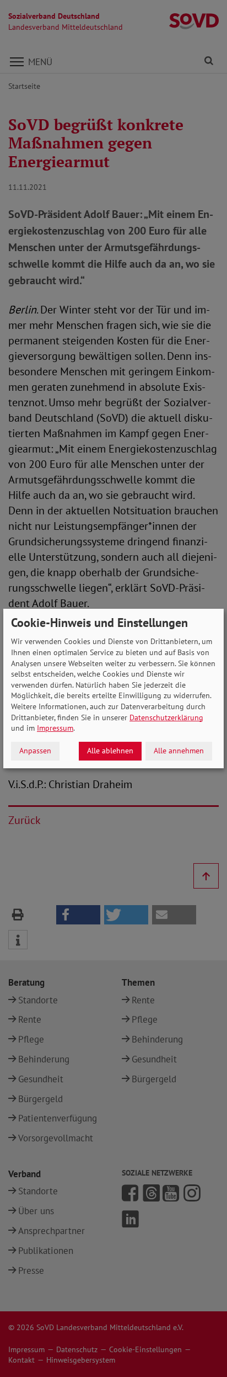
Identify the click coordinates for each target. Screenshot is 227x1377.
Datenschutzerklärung (166, 717)
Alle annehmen (179, 751)
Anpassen (35, 751)
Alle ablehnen (110, 751)
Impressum (55, 728)
